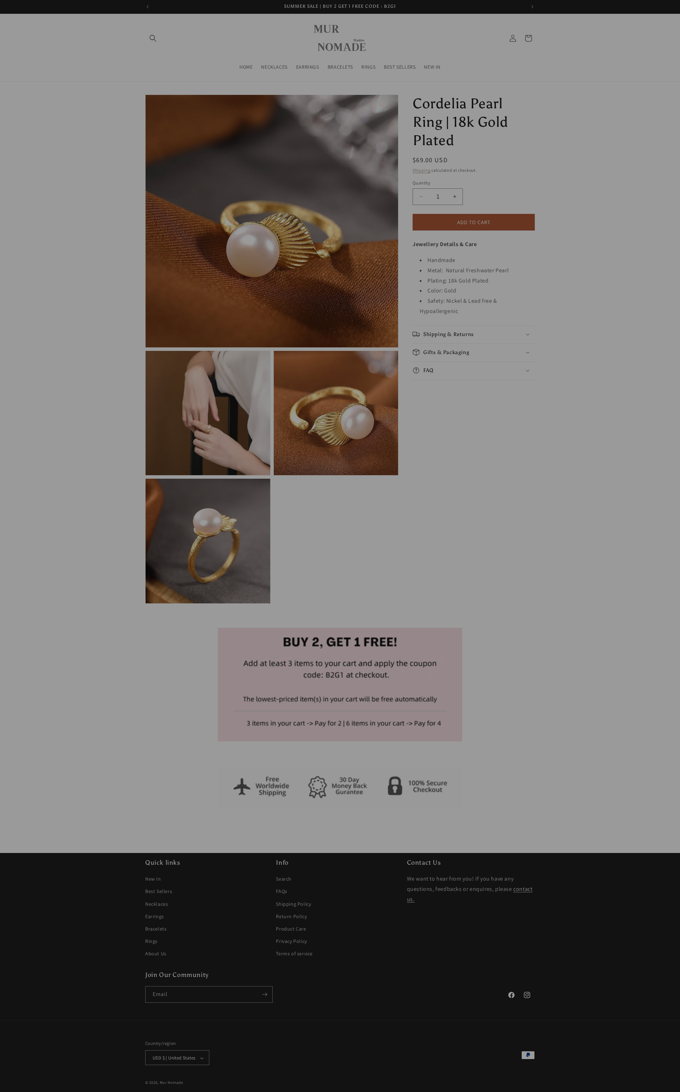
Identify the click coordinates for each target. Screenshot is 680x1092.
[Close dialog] (410, 460)
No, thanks (340, 624)
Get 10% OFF (340, 601)
